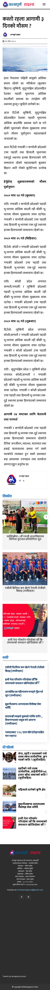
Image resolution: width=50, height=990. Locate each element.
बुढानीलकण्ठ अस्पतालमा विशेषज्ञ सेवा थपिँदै (31, 806)
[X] (24, 480)
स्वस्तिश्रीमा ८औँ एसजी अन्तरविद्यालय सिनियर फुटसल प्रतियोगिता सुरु (25, 538)
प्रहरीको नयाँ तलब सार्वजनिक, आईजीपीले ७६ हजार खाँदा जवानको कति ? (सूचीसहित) (32, 773)
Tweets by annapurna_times (14, 976)
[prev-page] (3, 517)
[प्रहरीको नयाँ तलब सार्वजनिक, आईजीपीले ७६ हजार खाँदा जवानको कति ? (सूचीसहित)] (9, 774)
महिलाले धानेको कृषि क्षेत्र (31, 789)
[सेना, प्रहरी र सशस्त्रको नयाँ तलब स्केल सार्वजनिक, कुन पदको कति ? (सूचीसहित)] (9, 758)
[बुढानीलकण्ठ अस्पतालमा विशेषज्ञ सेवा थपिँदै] (9, 807)
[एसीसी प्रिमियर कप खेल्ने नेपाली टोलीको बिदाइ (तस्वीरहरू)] (25, 569)
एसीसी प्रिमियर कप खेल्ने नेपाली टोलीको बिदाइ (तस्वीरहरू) (25, 589)
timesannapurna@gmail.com (30, 890)
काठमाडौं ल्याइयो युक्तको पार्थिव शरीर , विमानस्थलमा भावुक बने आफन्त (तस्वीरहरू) (23, 719)
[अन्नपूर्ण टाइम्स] (6, 34)
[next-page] (46, 517)
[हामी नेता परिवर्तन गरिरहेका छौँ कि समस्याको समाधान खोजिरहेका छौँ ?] (25, 620)
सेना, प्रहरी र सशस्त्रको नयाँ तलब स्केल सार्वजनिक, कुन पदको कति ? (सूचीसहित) (32, 756)
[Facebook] (20, 480)
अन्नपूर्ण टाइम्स (15, 35)
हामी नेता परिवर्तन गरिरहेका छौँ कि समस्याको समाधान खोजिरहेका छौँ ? (25, 641)
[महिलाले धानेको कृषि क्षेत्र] (9, 791)
